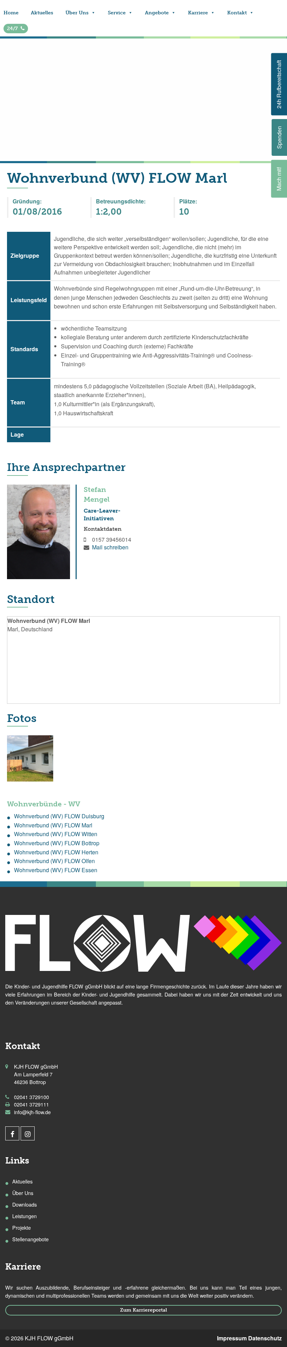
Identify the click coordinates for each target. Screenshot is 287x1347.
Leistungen (24, 1216)
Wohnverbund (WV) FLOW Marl (53, 825)
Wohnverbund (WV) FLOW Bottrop (56, 843)
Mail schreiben (110, 547)
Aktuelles (42, 13)
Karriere (198, 13)
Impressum (232, 1338)
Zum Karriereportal (143, 1310)
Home (11, 13)
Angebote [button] (157, 13)
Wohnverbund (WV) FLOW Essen (55, 870)
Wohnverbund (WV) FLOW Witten (55, 834)
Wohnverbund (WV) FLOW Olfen (54, 861)
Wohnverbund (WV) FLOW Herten (56, 852)
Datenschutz (265, 1338)
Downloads (24, 1204)
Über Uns (77, 13)
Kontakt (237, 13)
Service (117, 13)
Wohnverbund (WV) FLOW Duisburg (59, 816)
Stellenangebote (30, 1239)
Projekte (21, 1227)
